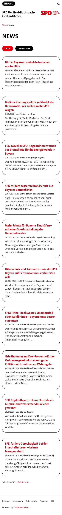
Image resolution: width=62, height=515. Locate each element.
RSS (52, 501)
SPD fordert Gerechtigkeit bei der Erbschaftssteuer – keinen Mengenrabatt (26, 447)
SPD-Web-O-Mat (20, 507)
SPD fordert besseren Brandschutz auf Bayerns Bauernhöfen (29, 188)
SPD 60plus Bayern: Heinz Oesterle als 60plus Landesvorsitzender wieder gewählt (29, 404)
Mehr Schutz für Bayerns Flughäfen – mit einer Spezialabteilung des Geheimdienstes (28, 229)
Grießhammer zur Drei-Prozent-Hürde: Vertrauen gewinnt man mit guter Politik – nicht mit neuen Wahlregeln (30, 360)
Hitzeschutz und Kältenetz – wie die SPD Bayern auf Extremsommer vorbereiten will (31, 273)
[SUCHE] (58, 3)
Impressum (17, 501)
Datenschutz (31, 501)
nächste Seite (23, 482)
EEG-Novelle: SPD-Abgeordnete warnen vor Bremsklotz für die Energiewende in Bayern (30, 149)
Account (44, 501)
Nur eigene (24, 48)
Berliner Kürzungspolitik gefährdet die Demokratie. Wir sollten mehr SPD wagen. (29, 106)
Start (4, 25)
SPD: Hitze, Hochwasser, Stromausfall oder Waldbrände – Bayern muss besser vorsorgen (30, 316)
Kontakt (5, 501)
